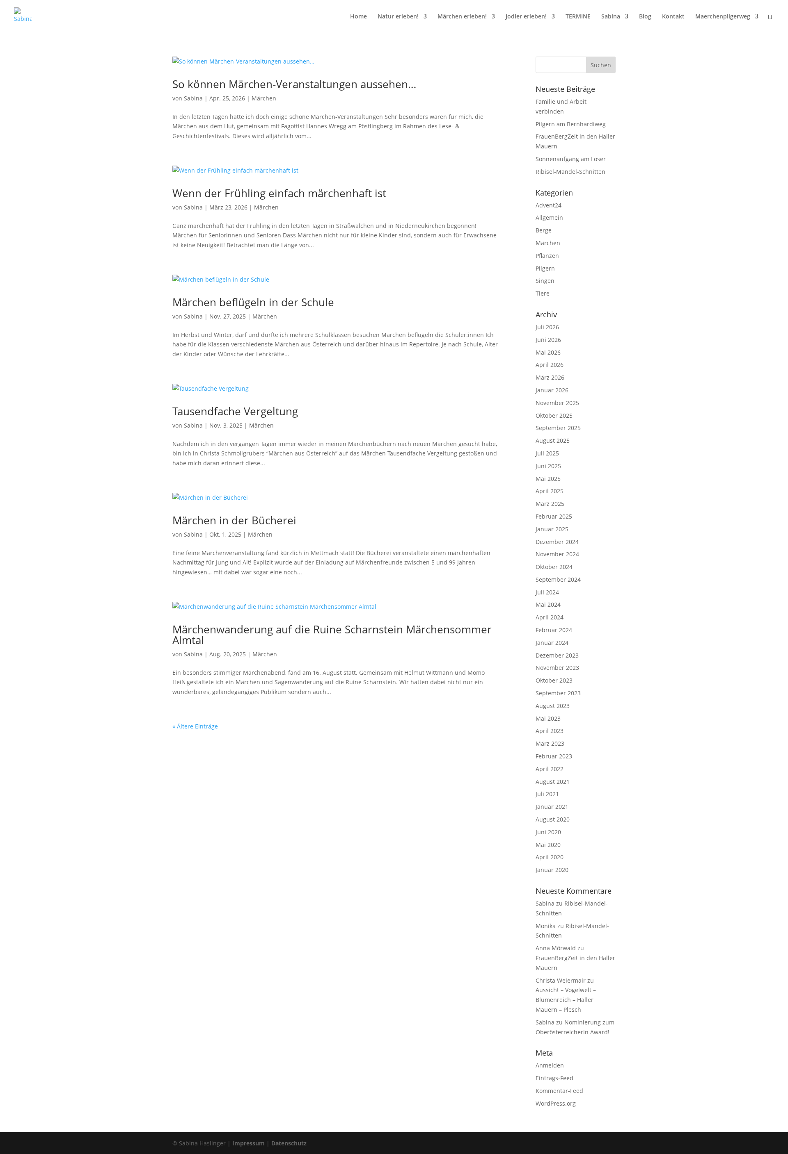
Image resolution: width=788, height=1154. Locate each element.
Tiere (543, 293)
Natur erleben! (398, 17)
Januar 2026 (552, 390)
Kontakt (673, 17)
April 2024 (550, 617)
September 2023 (558, 693)
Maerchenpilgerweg (722, 17)
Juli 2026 (547, 327)
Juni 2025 (548, 466)
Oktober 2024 (554, 567)
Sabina (610, 17)
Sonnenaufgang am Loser (571, 159)
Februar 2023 (554, 756)
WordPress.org (556, 1103)
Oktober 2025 (554, 415)
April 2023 (550, 731)
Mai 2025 (548, 479)
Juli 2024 (547, 592)
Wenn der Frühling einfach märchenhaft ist (279, 193)
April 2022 (550, 769)
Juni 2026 (548, 340)
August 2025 (553, 440)
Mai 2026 (548, 352)
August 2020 (553, 819)
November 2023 (557, 667)
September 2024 (558, 579)
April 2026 (550, 365)
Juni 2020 (548, 832)
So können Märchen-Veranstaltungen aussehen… (294, 84)
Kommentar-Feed (559, 1091)
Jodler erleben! (526, 17)
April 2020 (550, 857)
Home (358, 17)
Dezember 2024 (557, 542)
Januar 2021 (552, 806)
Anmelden (550, 1065)
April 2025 (550, 491)
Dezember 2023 (557, 655)
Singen (545, 281)
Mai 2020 (548, 845)
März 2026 (550, 377)
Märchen (264, 98)
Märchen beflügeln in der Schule (253, 302)
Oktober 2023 (554, 680)
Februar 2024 (554, 630)
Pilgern (545, 268)
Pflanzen (547, 255)
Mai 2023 (548, 718)
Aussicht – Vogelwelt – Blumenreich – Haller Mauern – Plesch (566, 999)
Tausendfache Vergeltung (235, 411)
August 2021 (553, 781)
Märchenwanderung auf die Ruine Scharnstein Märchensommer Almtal (332, 634)
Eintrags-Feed (554, 1078)
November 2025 (557, 403)
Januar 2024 (552, 642)
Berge (544, 230)
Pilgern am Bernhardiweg (571, 124)
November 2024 (557, 554)
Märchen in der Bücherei (234, 520)
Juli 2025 (547, 453)
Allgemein (549, 217)
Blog (645, 17)
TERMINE (578, 17)
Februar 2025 (554, 516)
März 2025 (550, 504)
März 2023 (550, 743)
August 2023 (553, 706)
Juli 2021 (547, 794)
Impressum (248, 1143)
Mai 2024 (548, 604)
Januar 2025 (552, 529)
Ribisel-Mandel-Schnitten (570, 171)
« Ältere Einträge (195, 726)
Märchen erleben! (462, 17)
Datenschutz (289, 1143)
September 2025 (558, 428)
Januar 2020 (552, 870)
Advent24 (548, 205)
